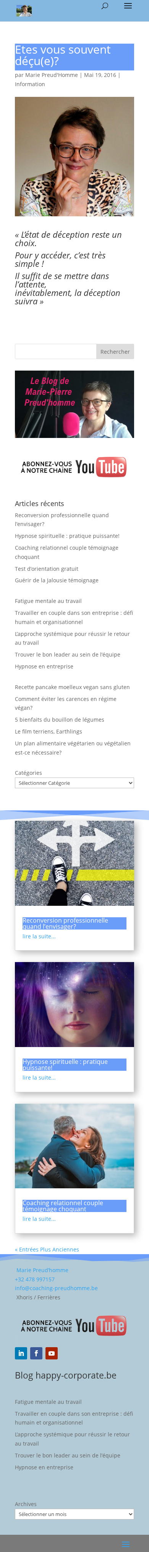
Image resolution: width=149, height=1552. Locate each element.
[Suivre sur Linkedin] (21, 1353)
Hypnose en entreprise (44, 666)
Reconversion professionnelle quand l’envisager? (65, 923)
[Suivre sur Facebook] (36, 1353)
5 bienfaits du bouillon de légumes (59, 719)
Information (30, 84)
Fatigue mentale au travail (48, 600)
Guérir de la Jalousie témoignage (57, 580)
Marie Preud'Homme (51, 74)
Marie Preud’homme (41, 1270)
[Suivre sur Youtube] (51, 1353)
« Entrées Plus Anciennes (47, 1249)
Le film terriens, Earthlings (48, 731)
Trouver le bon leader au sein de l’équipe (67, 654)
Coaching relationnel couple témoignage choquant (63, 1206)
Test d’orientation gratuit (46, 568)
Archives (26, 1504)
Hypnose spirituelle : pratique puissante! (67, 535)
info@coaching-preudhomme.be (56, 1288)
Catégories (28, 772)
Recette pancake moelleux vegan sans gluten (72, 687)
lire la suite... (39, 936)
